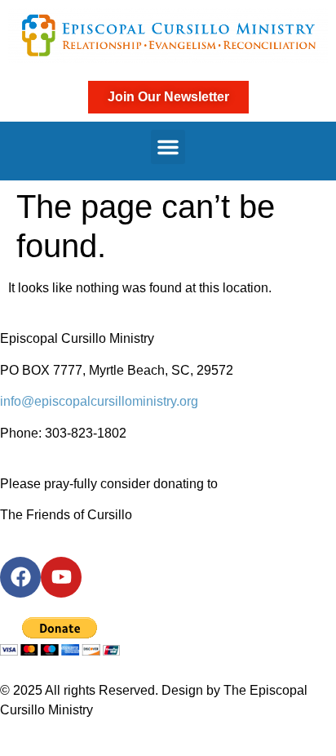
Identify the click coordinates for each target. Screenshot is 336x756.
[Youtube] (61, 577)
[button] (168, 147)
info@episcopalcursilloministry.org (99, 401)
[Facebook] (20, 577)
